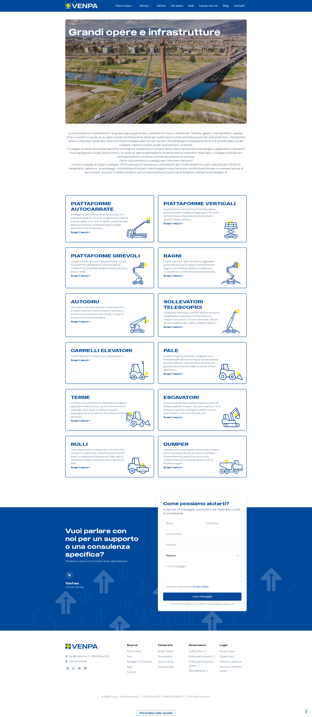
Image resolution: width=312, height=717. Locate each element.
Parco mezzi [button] (123, 5)
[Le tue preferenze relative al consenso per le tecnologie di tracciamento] (306, 711)
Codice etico (196, 651)
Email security (166, 667)
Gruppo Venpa (165, 651)
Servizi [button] (144, 5)
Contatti (239, 5)
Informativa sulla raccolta (156, 713)
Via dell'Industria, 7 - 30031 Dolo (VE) (88, 656)
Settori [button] (161, 5)
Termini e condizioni (230, 661)
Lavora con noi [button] (208, 5)
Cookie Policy (227, 656)
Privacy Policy (201, 586)
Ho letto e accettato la (188, 586)
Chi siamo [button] (177, 5)
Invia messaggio (202, 596)
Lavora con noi (166, 661)
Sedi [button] (191, 5)
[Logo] (81, 646)
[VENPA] (81, 6)
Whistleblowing (197, 670)
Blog (129, 667)
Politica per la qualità (201, 656)
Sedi (129, 656)
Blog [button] (226, 5)
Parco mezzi (134, 651)
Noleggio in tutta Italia (139, 661)
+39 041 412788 (77, 661)
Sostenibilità (165, 656)
